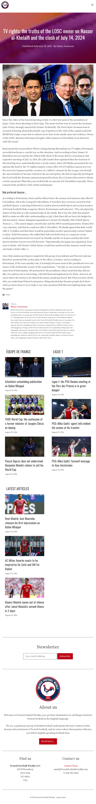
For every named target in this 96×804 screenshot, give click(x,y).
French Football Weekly (45, 797)
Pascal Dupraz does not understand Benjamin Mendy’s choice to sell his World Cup (24, 465)
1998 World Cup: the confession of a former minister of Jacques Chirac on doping (24, 423)
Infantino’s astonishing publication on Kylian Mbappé (23, 383)
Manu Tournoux (19, 306)
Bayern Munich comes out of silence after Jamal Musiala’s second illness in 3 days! (24, 606)
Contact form (71, 765)
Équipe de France (18, 351)
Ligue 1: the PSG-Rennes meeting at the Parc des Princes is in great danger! (71, 385)
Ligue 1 (58, 351)
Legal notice (61, 797)
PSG (8, 294)
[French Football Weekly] (5, 5)
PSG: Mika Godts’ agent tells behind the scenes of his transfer (71, 425)
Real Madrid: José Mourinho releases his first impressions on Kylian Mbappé (22, 522)
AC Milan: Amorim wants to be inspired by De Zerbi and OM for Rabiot (22, 564)
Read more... (48, 741)
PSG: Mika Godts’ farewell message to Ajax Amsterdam (71, 463)
